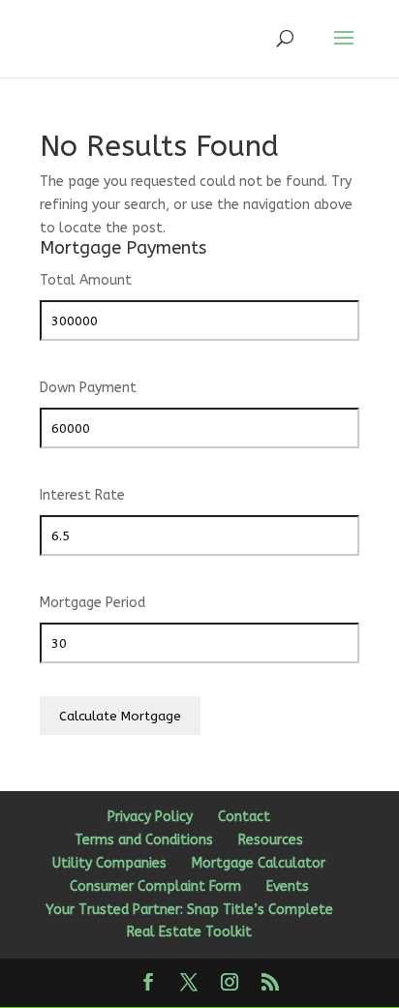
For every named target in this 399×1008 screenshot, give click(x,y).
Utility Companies (109, 863)
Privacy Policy (150, 817)
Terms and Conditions (144, 840)
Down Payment (88, 388)
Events (287, 886)
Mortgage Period (92, 603)
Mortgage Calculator (258, 863)
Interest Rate (82, 495)
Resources (270, 840)
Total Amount (86, 280)
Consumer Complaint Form (155, 886)
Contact (244, 817)
